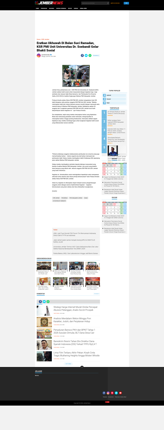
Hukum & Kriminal (61, 8)
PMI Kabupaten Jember (76, 198)
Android (109, 95)
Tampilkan (96, 293)
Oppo (108, 102)
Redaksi (105, 397)
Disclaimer (111, 397)
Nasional (51, 8)
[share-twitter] (86, 55)
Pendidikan (44, 8)
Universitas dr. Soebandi (59, 201)
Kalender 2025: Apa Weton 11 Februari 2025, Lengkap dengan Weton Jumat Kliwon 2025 (116, 130)
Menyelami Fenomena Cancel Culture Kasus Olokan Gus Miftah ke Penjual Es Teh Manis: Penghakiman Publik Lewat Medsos (114, 184)
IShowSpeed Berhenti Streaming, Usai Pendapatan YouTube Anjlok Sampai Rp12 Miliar (116, 139)
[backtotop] (82, 367)
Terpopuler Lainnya (114, 154)
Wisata (70, 8)
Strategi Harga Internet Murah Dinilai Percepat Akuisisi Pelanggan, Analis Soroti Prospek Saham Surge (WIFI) (75, 310)
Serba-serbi (83, 8)
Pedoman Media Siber (120, 397)
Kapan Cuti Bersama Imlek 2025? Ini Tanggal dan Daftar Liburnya (114, 178)
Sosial (85, 198)
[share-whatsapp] (89, 55)
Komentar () (96, 55)
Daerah (76, 8)
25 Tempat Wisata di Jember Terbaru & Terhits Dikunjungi (116, 112)
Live (126, 3)
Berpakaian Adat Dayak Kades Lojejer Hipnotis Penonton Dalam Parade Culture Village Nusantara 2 (114, 191)
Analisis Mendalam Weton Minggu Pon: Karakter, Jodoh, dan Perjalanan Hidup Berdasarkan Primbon (72, 321)
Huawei (109, 99)
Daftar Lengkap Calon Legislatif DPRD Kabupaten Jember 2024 (116, 122)
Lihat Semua (68, 363)
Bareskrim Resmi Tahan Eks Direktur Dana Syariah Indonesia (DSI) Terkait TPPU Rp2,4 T (75, 342)
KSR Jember (45, 39)
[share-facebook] (82, 55)
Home (37, 8)
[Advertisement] (82, 24)
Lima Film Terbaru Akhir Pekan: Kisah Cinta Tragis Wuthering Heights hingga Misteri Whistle (77, 354)
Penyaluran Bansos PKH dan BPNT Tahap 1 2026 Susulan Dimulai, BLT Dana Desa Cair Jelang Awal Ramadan (74, 333)
